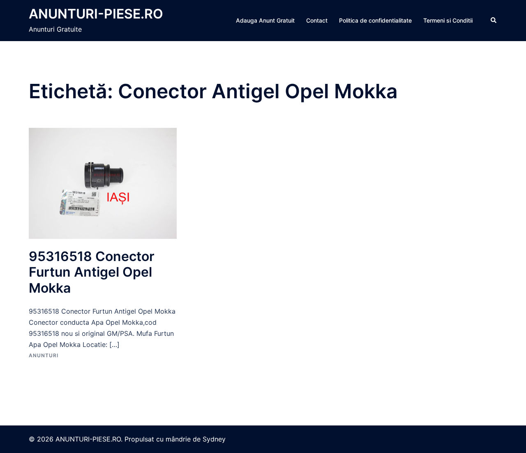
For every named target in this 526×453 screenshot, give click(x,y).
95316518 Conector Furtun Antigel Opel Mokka (92, 272)
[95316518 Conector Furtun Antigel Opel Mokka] (103, 182)
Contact (317, 20)
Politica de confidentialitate (375, 20)
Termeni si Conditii (448, 20)
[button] (494, 20)
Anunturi (43, 355)
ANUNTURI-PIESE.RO (96, 14)
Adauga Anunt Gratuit (265, 20)
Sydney (214, 439)
